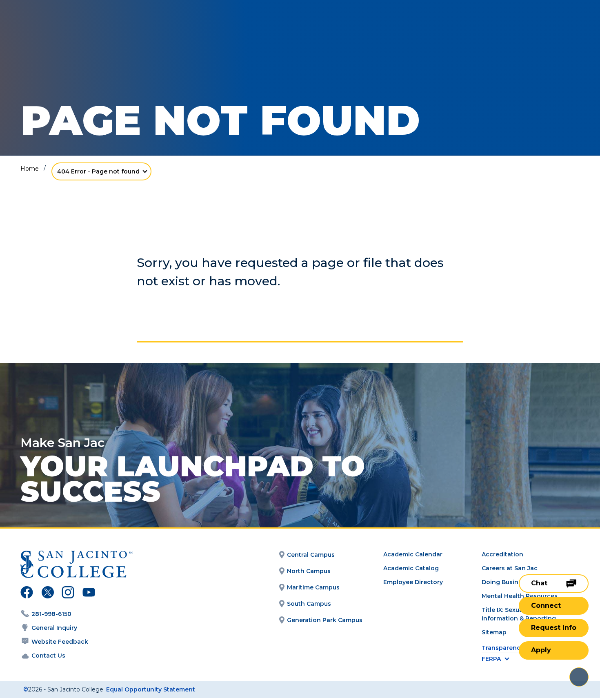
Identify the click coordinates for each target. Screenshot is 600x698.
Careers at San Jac (510, 568)
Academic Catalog (411, 568)
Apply (541, 650)
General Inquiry (54, 627)
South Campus (309, 603)
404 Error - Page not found (98, 171)
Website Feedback (59, 641)
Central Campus (311, 554)
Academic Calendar (412, 554)
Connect (546, 605)
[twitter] (47, 593)
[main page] (66, 29)
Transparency (503, 648)
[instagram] (68, 593)
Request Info (553, 627)
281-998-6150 (51, 614)
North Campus (309, 571)
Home (29, 168)
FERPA (491, 659)
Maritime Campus (313, 587)
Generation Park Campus (324, 620)
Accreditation (502, 554)
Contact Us (48, 655)
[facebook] (26, 593)
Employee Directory (413, 582)
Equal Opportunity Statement (150, 689)
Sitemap (494, 632)
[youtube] (87, 593)
